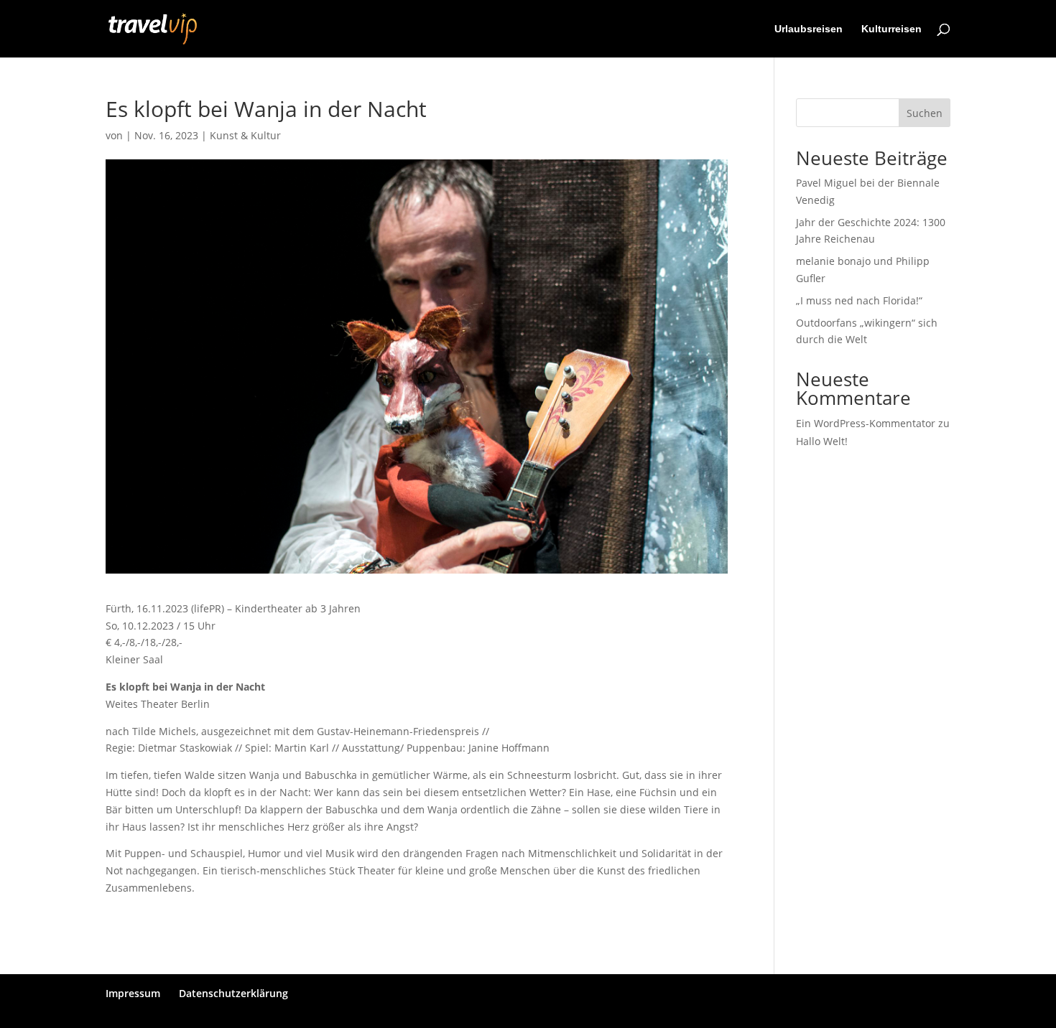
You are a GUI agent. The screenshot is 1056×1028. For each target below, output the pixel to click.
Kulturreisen (891, 29)
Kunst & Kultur (245, 135)
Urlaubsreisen (808, 29)
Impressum (133, 993)
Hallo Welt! (822, 441)
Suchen (924, 113)
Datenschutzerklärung (233, 993)
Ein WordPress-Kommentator (865, 423)
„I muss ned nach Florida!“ (859, 300)
